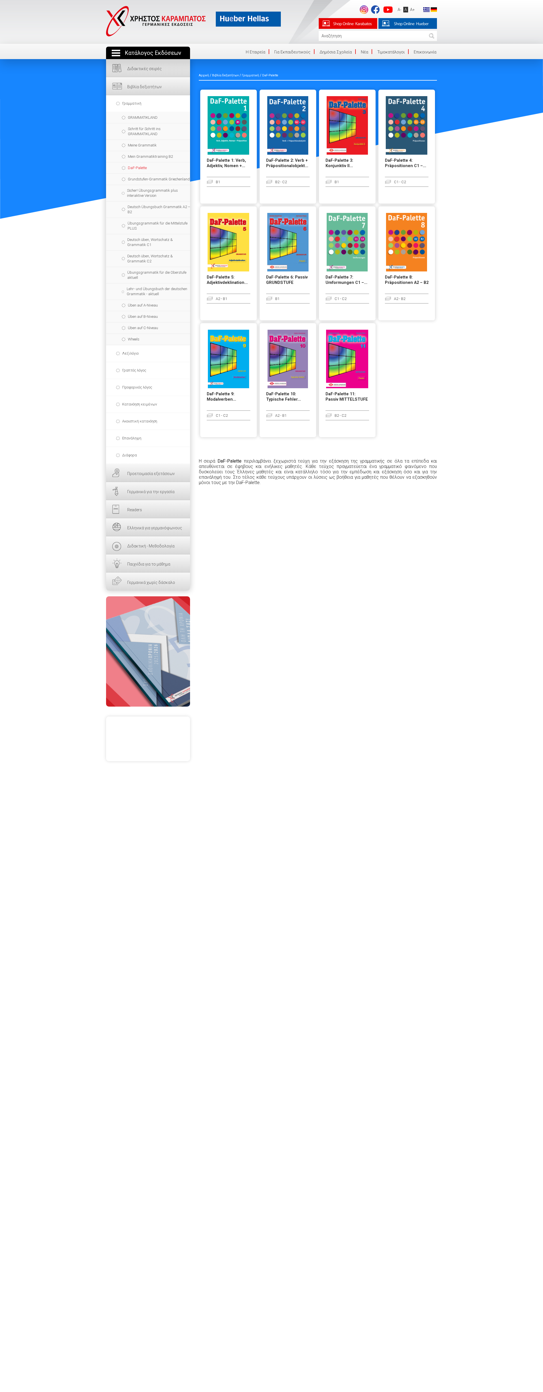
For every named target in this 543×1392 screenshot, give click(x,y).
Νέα (364, 52)
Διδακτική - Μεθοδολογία (150, 546)
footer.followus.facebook (375, 9)
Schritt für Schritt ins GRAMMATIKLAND (144, 131)
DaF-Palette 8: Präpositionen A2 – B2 (406, 280)
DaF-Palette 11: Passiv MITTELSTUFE (347, 397)
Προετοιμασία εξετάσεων (151, 473)
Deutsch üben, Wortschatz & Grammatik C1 (150, 242)
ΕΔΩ (148, 651)
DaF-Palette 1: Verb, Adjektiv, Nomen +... (226, 163)
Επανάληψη (131, 438)
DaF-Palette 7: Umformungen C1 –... (346, 280)
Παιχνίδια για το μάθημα (148, 564)
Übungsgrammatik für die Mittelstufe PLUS (158, 225)
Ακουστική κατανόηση (139, 421)
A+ (412, 9)
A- (399, 9)
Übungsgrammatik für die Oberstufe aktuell (156, 275)
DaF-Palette (137, 168)
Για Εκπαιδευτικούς (292, 52)
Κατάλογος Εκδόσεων (153, 53)
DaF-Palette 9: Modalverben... (221, 397)
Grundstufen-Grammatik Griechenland (159, 179)
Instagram (364, 9)
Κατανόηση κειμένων (139, 404)
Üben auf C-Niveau (143, 328)
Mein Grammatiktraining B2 (150, 156)
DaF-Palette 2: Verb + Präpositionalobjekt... (287, 163)
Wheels (133, 339)
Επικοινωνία (425, 52)
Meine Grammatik (142, 145)
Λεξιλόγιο (130, 353)
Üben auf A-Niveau (143, 305)
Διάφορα (129, 455)
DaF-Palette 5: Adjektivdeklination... (227, 280)
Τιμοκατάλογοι (391, 52)
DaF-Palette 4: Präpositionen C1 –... (405, 163)
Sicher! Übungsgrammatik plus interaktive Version (152, 193)
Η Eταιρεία (255, 52)
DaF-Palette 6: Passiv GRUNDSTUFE (287, 280)
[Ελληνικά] (426, 9)
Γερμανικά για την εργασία (150, 491)
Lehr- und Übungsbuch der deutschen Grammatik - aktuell (157, 291)
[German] (434, 9)
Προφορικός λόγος (137, 387)
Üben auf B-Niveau (143, 316)
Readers (134, 510)
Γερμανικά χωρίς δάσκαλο (151, 582)
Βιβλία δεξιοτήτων (144, 87)
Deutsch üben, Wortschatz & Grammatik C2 (150, 258)
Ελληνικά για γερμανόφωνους (154, 528)
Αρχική (204, 75)
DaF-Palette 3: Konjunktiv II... (339, 163)
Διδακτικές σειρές (144, 68)
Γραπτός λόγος (134, 370)
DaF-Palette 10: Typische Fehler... (283, 397)
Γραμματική (131, 103)
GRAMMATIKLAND (143, 117)
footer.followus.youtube (388, 9)
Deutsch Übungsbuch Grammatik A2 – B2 (159, 209)
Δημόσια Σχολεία (336, 52)
